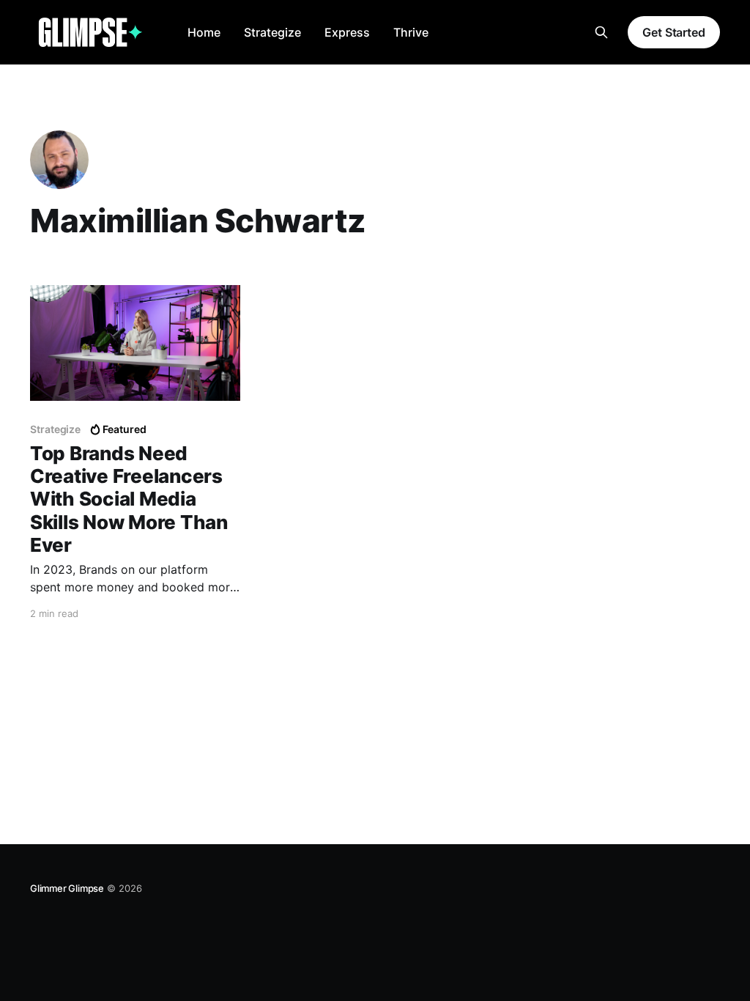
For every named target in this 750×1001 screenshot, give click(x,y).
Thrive (410, 32)
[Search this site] (601, 32)
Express (347, 32)
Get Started (673, 32)
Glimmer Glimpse (67, 888)
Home (204, 32)
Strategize (272, 32)
